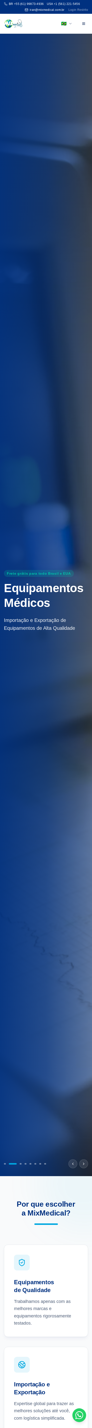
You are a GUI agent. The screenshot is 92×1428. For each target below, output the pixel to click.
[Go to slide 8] (45, 1164)
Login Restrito (78, 10)
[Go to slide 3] (18, 1164)
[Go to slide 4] (25, 1164)
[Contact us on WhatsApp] (79, 1415)
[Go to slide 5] (30, 1164)
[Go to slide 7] (40, 1164)
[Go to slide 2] (10, 1164)
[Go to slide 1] (5, 1164)
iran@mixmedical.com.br (47, 10)
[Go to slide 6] (35, 1164)
